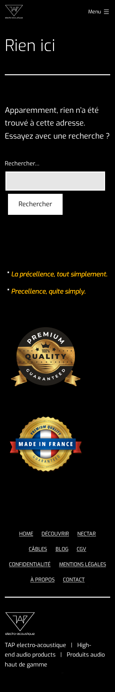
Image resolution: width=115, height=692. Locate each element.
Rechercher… (22, 163)
